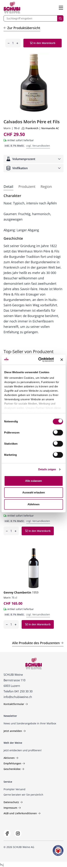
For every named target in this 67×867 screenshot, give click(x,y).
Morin (7, 128)
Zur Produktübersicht (23, 28)
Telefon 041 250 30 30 (18, 691)
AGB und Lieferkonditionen (20, 813)
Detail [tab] (8, 186)
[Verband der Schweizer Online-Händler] (58, 850)
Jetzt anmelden (13, 731)
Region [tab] (46, 186)
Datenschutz (11, 802)
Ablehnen (33, 504)
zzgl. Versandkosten (38, 145)
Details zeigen (47, 469)
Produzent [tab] (26, 186)
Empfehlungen (12, 763)
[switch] (58, 433)
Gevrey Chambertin (21, 592)
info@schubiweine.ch (18, 697)
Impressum (10, 807)
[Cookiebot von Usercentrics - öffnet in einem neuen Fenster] (40, 359)
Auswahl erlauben (33, 492)
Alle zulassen (33, 480)
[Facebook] (7, 833)
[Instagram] (17, 833)
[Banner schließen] (61, 359)
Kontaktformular (14, 704)
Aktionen (9, 758)
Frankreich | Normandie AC (42, 128)
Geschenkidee (12, 769)
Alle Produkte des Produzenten (36, 643)
